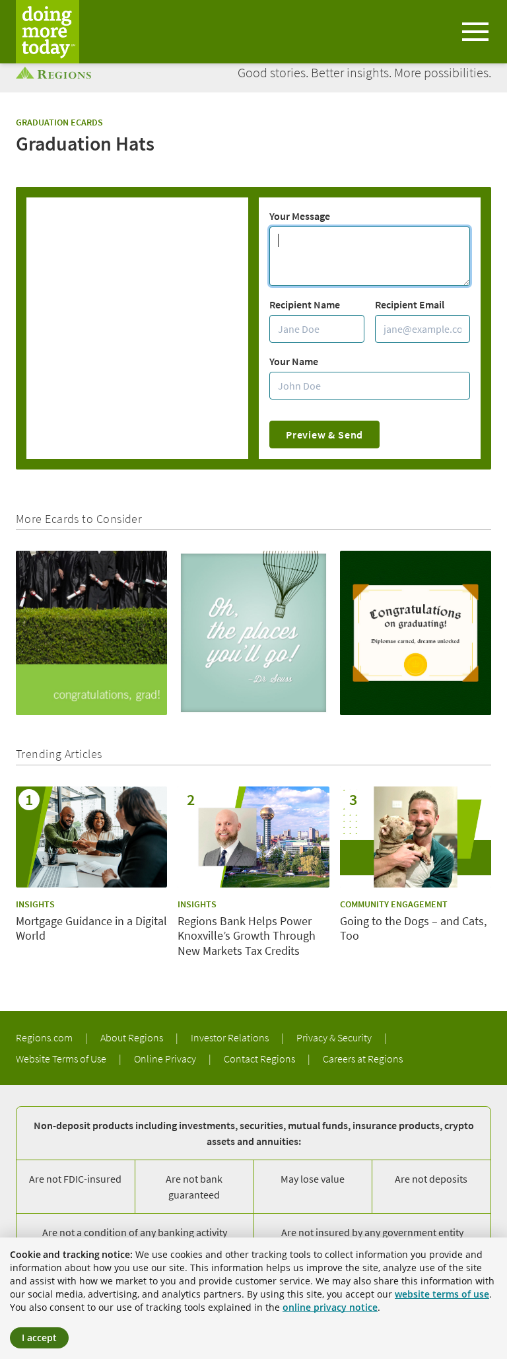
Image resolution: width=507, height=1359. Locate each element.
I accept (39, 1337)
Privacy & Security (335, 1037)
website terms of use (442, 1294)
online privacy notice (330, 1307)
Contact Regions (260, 1058)
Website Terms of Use (62, 1058)
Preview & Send (324, 434)
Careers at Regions (363, 1058)
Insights (35, 904)
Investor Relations (231, 1037)
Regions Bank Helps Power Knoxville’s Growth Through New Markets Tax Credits (247, 936)
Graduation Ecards (59, 122)
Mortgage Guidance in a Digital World (91, 929)
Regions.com (45, 1037)
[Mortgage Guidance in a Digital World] (91, 837)
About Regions (132, 1037)
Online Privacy (166, 1058)
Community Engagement (394, 904)
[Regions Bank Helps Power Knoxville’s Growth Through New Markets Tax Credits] (253, 837)
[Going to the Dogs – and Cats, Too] (415, 837)
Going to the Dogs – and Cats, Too (413, 929)
